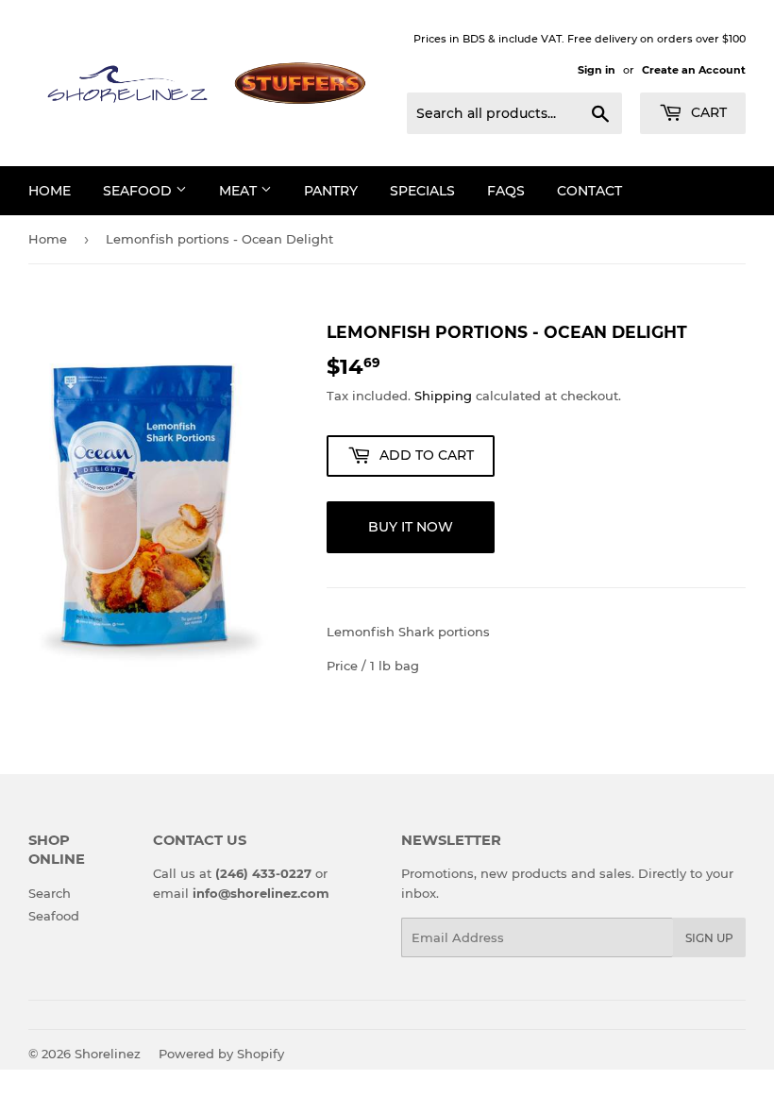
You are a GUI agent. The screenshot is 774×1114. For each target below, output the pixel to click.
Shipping (443, 395)
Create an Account (694, 69)
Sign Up (709, 938)
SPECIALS (422, 190)
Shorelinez (108, 1053)
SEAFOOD (139, 190)
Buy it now (410, 526)
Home (47, 238)
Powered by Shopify (221, 1053)
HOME (49, 190)
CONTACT (589, 190)
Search (49, 893)
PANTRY (331, 190)
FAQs (506, 190)
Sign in (596, 69)
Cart (707, 112)
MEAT (240, 190)
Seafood (53, 915)
